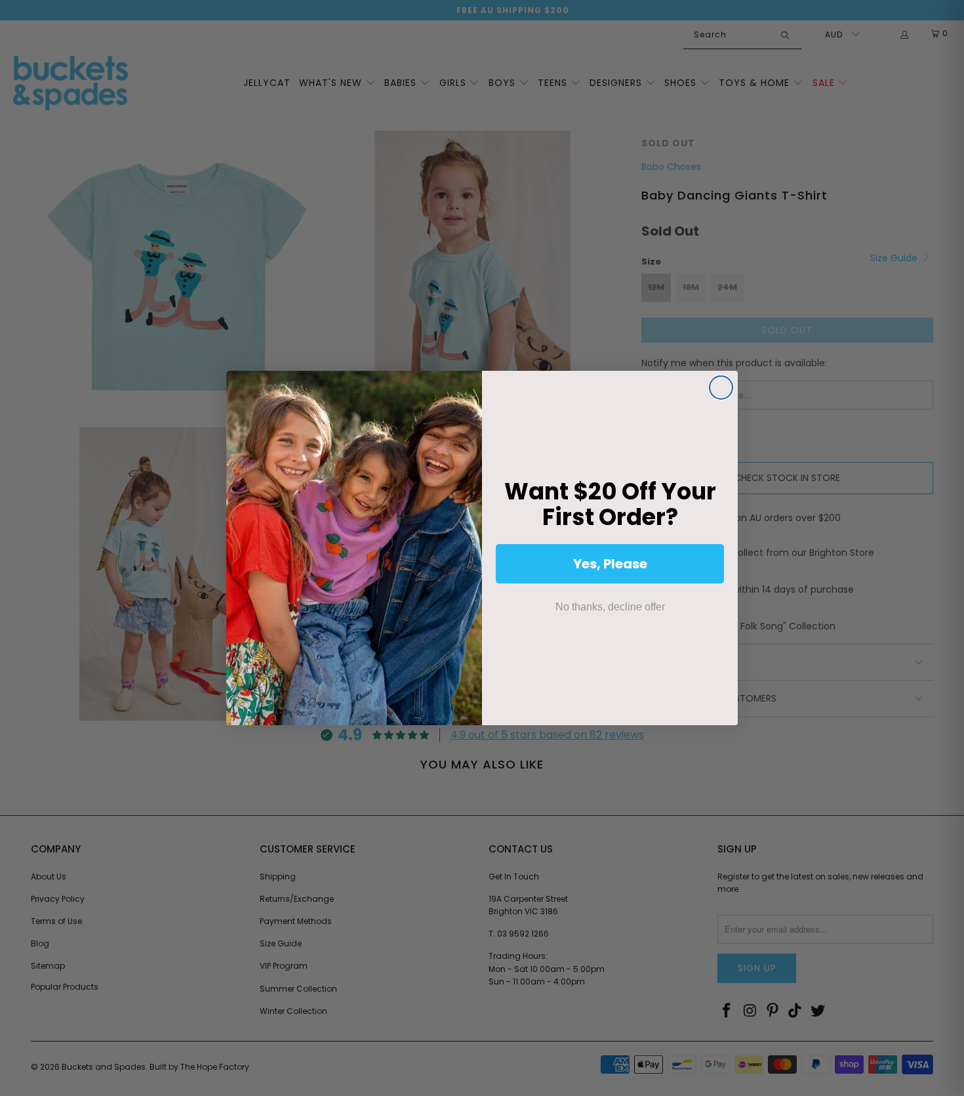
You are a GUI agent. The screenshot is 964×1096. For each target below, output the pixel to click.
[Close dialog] (721, 387)
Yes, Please (610, 564)
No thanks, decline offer (610, 606)
